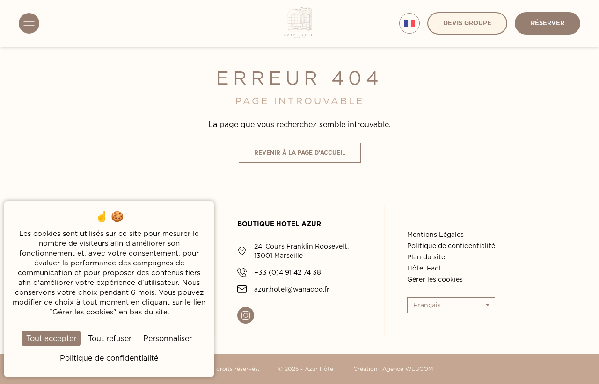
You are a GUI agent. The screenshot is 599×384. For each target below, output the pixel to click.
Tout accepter (51, 338)
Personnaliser (167, 338)
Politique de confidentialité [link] (109, 358)
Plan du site (426, 257)
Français (427, 305)
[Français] (409, 23)
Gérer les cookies (435, 279)
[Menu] (29, 23)
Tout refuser (109, 338)
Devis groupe (467, 23)
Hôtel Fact (424, 268)
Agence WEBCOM (407, 369)
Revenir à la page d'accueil (299, 152)
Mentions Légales (435, 234)
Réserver (547, 23)
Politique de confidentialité (451, 245)
